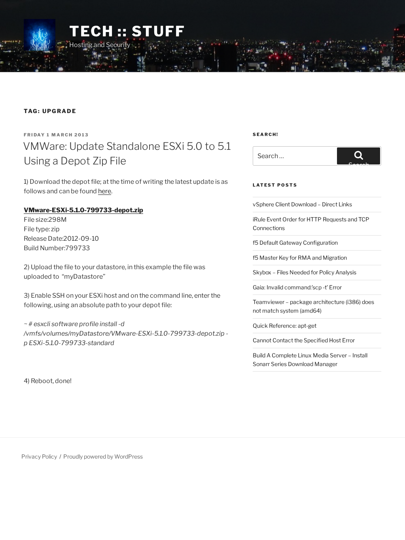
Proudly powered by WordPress (103, 456)
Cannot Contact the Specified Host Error (304, 340)
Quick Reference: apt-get (284, 325)
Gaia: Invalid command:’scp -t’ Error (297, 287)
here (104, 191)
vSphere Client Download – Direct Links (302, 204)
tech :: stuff (127, 31)
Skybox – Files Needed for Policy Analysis (304, 272)
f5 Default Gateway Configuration (295, 242)
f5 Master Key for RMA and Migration (300, 257)
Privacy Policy (39, 456)
